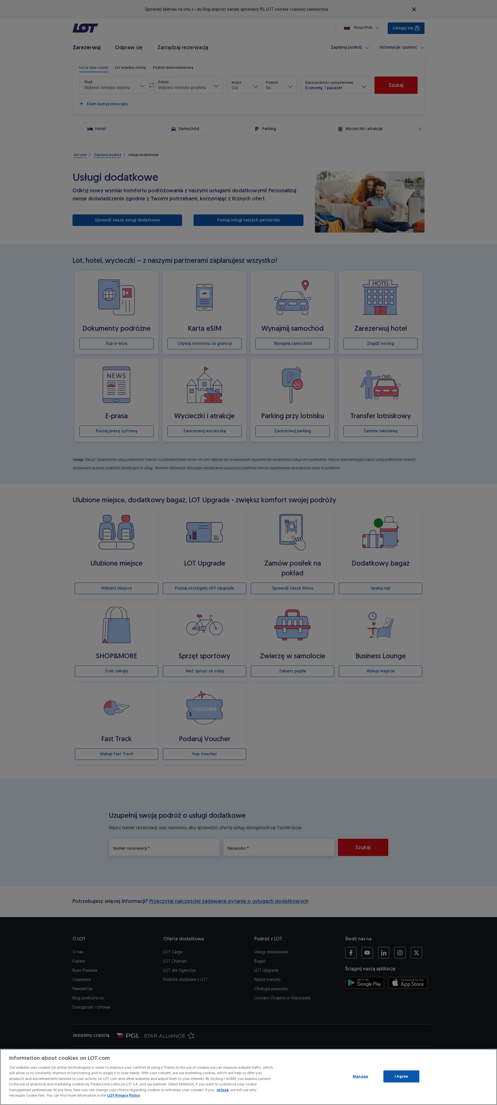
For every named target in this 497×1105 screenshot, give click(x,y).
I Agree (401, 1076)
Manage (360, 1076)
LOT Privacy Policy (123, 1095)
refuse (223, 1090)
